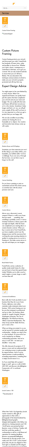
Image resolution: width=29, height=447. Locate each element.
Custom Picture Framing (8, 30)
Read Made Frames (7, 262)
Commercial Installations (9, 296)
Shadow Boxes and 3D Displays (11, 146)
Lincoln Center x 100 (7, 390)
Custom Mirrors (6, 210)
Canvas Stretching (7, 180)
